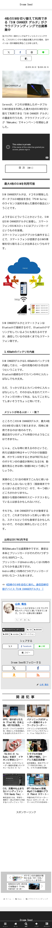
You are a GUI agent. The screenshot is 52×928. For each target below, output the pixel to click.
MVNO (6, 634)
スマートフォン (29, 634)
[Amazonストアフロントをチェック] (25, 620)
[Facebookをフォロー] (21, 620)
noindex (16, 634)
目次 (22, 167)
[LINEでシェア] (43, 52)
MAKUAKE (39, 629)
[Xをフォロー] (17, 620)
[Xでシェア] (8, 52)
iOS (30, 629)
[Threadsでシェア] (31, 52)
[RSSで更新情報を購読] (29, 620)
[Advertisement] (26, 840)
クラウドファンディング (14, 629)
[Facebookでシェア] (20, 52)
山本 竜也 (20, 604)
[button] (26, 58)
